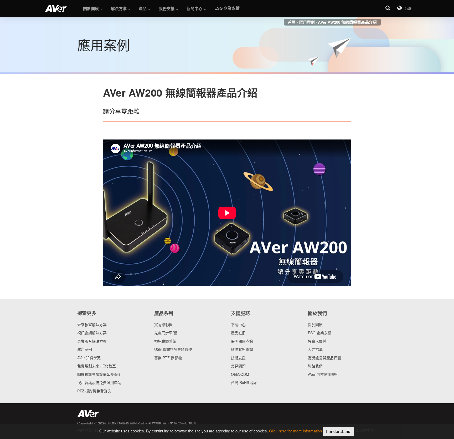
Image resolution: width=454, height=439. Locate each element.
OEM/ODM (240, 374)
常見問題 (238, 365)
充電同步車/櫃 (165, 332)
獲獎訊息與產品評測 (324, 357)
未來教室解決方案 (92, 324)
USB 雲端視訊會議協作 (173, 349)
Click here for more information (295, 431)
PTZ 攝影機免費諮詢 (94, 390)
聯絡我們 (315, 365)
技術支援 (238, 357)
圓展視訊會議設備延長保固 (99, 374)
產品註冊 (238, 332)
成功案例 (84, 349)
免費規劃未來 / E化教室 (96, 365)
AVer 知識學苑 (89, 357)
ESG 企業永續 (319, 332)
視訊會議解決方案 (92, 332)
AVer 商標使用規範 (323, 374)
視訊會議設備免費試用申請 (99, 382)
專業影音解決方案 (92, 341)
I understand (338, 431)
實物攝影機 (163, 324)
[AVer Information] (56, 8)
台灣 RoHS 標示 (244, 382)
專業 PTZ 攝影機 (168, 357)
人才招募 (315, 349)
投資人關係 (317, 341)
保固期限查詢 (242, 341)
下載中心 (238, 324)
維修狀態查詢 (242, 349)
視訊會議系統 (165, 341)
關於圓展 (315, 324)
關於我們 (317, 313)
